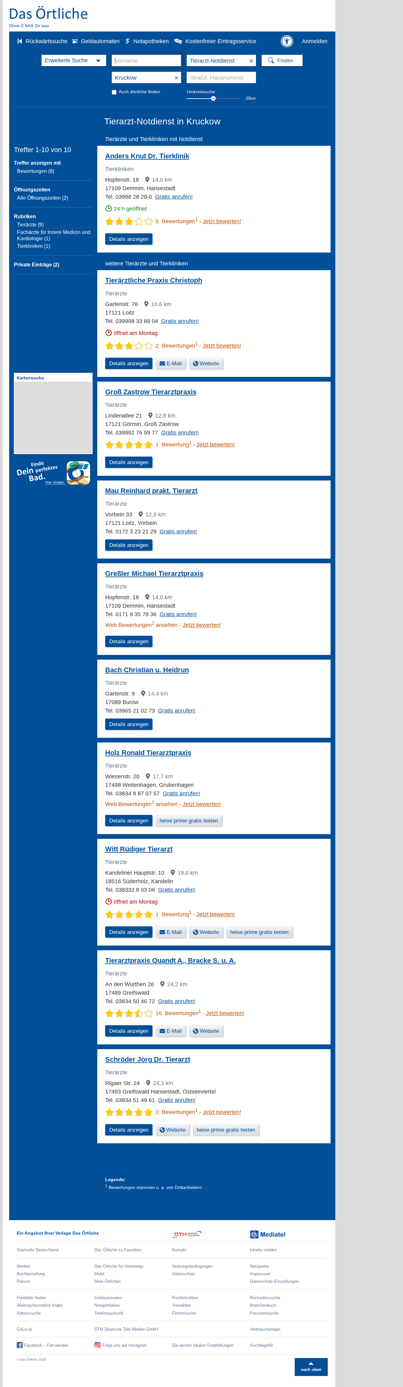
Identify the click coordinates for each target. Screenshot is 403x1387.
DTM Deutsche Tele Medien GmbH (126, 1329)
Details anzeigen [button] (128, 239)
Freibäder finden (31, 1297)
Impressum (260, 1273)
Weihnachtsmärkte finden (40, 1305)
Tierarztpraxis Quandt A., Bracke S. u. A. (170, 960)
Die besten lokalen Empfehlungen (202, 1345)
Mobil (99, 1273)
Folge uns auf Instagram (124, 1345)
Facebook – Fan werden (46, 1345)
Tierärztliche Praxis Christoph (153, 280)
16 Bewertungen (178, 1013)
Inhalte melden (263, 1250)
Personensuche (264, 1313)
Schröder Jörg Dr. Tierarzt (147, 1059)
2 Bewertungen (177, 346)
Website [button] (209, 364)
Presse (23, 1281)
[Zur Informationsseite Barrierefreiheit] (287, 41)
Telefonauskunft (108, 1313)
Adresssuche (29, 1313)
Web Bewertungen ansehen (141, 625)
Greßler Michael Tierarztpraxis (154, 573)
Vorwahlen (181, 1305)
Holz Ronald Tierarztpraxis (148, 753)
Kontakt (179, 1250)
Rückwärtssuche (46, 41)
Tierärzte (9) (30, 224)
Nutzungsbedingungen (192, 1266)
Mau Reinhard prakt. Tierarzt (151, 491)
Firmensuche (184, 1313)
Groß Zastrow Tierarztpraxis (150, 392)
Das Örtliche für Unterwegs (119, 1266)
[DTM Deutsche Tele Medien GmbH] (211, 1234)
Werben (24, 1266)
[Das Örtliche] (48, 16)
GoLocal (24, 1329)
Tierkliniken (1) (33, 246)
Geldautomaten (100, 41)
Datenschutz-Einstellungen (274, 1281)
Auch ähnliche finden (139, 91)
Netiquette (259, 1266)
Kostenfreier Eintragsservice (220, 41)
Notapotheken (151, 41)
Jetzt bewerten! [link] (222, 221)
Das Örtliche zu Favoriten (117, 1250)
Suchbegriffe (261, 1345)
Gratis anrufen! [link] (174, 197)
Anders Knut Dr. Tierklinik (147, 156)
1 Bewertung (173, 444)
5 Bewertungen (177, 221)
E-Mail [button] (174, 364)
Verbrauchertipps (265, 1329)
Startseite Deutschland (37, 1250)
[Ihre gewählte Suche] (74, 60)
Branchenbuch (263, 1305)
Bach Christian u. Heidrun (147, 670)
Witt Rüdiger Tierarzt (139, 849)
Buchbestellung (31, 1273)
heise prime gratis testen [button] (189, 821)
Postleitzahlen (185, 1297)
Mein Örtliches (107, 1281)
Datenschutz (183, 1273)
